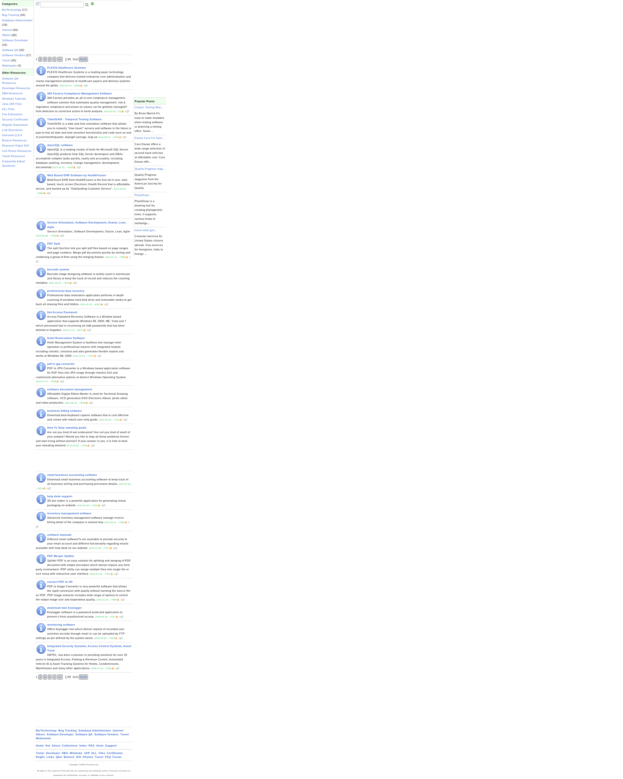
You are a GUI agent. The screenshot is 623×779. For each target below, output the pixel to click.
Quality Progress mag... (150, 168)
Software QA (10, 50)
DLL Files (8, 109)
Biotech (69, 757)
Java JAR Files (12, 104)
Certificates (115, 753)
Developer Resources (16, 88)
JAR (87, 753)
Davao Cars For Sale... (150, 138)
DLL (94, 753)
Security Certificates (15, 119)
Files (102, 753)
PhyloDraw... (143, 195)
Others (6, 35)
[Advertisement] (17, 217)
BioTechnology (11, 9)
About (56, 745)
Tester (40, 753)
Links (50, 757)
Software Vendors (13, 55)
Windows (76, 753)
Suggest (111, 745)
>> (59, 59)
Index (83, 745)
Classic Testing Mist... (149, 107)
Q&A (59, 757)
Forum (116, 757)
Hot (47, 745)
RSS (92, 745)
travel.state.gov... (146, 230)
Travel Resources (13, 156)
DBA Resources (12, 93)
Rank (83, 59)
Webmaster (9, 65)
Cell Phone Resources (16, 151)
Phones (88, 757)
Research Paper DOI (15, 145)
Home (40, 745)
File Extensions (12, 114)
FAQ (108, 757)
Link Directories (12, 130)
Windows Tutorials (14, 98)
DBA (65, 753)
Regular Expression (15, 125)
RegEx (40, 757)
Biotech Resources (14, 140)
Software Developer (15, 40)
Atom (100, 745)
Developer (53, 753)
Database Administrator (17, 20)
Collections (70, 745)
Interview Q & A (12, 135)
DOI (78, 757)
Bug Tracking (10, 15)
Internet (7, 30)
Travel (6, 60)
